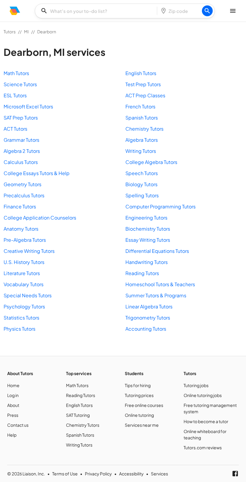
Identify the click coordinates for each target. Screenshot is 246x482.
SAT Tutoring (78, 415)
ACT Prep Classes (145, 95)
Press (12, 415)
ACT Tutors (15, 129)
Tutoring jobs (196, 385)
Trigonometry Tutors (147, 317)
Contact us (17, 425)
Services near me (142, 425)
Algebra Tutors (141, 140)
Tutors (10, 31)
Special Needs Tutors (28, 295)
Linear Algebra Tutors (148, 306)
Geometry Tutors (22, 184)
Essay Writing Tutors (147, 240)
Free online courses (144, 405)
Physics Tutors (19, 329)
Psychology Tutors (24, 306)
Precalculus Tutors (24, 195)
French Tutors (140, 106)
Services (159, 473)
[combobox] (98, 11)
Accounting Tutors (145, 329)
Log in (13, 395)
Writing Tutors (140, 151)
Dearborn (46, 31)
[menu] (15, 11)
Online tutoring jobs (203, 395)
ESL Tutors (15, 95)
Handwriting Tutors (146, 262)
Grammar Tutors (21, 140)
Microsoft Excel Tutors (28, 106)
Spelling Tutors (142, 195)
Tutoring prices (139, 395)
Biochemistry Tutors (147, 229)
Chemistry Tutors (144, 129)
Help (11, 435)
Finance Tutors (20, 206)
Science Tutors (20, 84)
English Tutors (140, 73)
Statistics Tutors (21, 317)
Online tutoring (139, 415)
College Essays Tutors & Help (37, 173)
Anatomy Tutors (21, 229)
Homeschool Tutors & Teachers (160, 284)
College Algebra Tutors (151, 162)
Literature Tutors (22, 273)
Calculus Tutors (21, 162)
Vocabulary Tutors (24, 284)
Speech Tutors (141, 173)
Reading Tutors (142, 273)
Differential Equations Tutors (157, 251)
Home (13, 385)
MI (26, 31)
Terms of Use (65, 473)
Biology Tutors (141, 184)
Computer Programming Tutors (160, 206)
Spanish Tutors (141, 117)
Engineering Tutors (146, 217)
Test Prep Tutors (143, 84)
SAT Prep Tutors (21, 117)
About (13, 405)
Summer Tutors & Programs (155, 295)
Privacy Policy (98, 473)
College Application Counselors (40, 217)
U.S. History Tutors (24, 262)
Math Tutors (16, 73)
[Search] (207, 10)
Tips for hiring (138, 385)
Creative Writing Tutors (29, 251)
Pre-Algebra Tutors (25, 240)
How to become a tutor (206, 421)
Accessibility (131, 473)
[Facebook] (235, 473)
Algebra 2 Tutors (22, 151)
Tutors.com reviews (203, 447)
